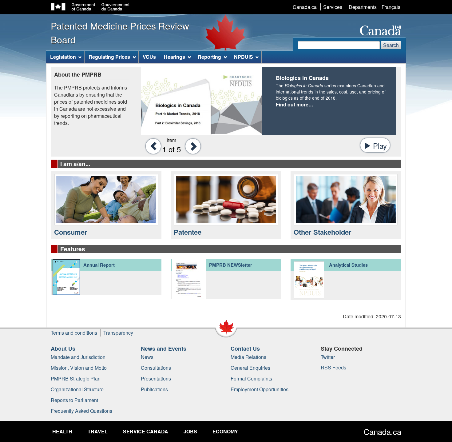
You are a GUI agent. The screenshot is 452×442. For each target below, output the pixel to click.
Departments (363, 6)
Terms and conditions (74, 332)
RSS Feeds (333, 367)
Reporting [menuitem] (209, 56)
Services (332, 6)
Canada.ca (305, 6)
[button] (151, 146)
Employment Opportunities (259, 389)
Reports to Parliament (74, 400)
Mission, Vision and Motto (79, 367)
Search (391, 45)
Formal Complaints (251, 378)
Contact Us (245, 348)
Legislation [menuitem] (63, 56)
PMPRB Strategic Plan (76, 378)
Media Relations (248, 356)
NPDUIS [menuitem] (243, 56)
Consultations (156, 367)
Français (391, 6)
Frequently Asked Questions (81, 410)
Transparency (118, 332)
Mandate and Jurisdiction (78, 356)
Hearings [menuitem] (174, 56)
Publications (154, 389)
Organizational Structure (77, 389)
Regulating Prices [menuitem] (109, 56)
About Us (63, 348)
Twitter (328, 356)
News (147, 356)
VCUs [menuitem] (149, 56)
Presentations (156, 378)
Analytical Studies (348, 264)
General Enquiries (250, 367)
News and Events (163, 348)
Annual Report (99, 264)
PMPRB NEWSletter (230, 264)
